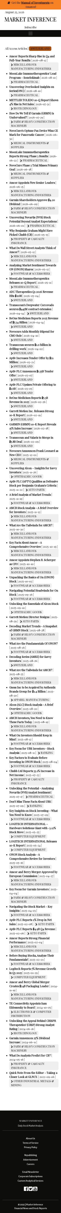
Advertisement (30, 1159)
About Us (30, 1138)
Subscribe (31, 27)
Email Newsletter (30, 1172)
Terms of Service (30, 1143)
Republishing (30, 1155)
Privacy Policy (30, 1147)
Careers (30, 1164)
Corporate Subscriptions (30, 1176)
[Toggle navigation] (30, 33)
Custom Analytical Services (30, 1181)
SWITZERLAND (40, 48)
